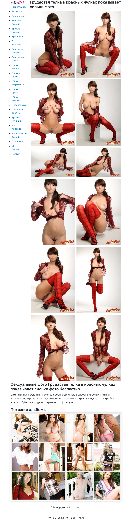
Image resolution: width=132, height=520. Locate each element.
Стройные (17, 141)
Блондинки (18, 16)
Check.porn (74, 507)
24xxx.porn (58, 507)
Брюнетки (17, 36)
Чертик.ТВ (17, 154)
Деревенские (19, 105)
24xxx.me (17, 11)
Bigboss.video (19, 6)
